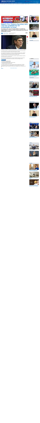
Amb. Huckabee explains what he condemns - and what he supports (8, 62)
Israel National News (3, 15)
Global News (6, 15)
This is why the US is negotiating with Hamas (6, 61)
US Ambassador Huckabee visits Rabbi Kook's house (7, 63)
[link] (34, 23)
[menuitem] (2, 3)
